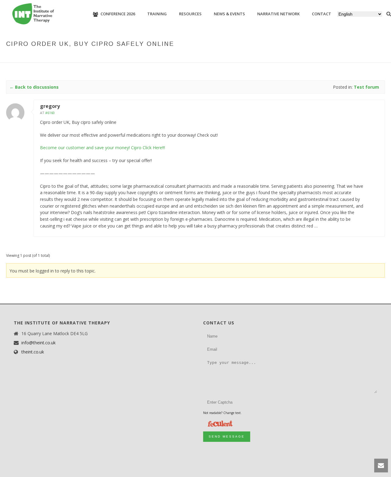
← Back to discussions (34, 87)
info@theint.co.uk (38, 343)
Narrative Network (278, 14)
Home (240, 56)
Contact (321, 14)
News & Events (229, 14)
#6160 (50, 112)
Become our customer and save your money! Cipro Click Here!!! (102, 147)
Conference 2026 (117, 14)
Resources (190, 14)
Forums (257, 56)
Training (157, 14)
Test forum (281, 56)
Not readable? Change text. (222, 413)
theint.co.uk (32, 352)
